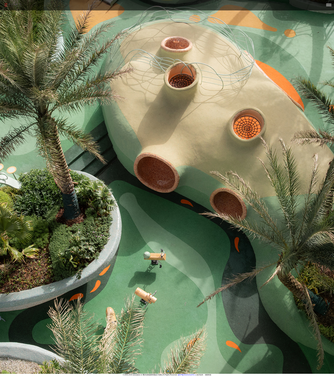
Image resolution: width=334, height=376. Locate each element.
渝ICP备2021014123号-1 (187, 375)
